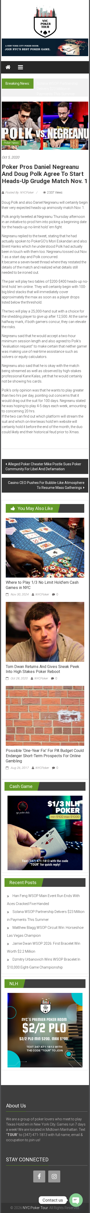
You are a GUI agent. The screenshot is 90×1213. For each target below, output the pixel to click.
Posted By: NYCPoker (19, 192)
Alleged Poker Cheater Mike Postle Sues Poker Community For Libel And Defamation (43, 466)
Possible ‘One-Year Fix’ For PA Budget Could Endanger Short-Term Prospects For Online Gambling (45, 755)
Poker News (11, 143)
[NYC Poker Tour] (8, 67)
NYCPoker (42, 594)
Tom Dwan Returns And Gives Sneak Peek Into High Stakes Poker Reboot (42, 669)
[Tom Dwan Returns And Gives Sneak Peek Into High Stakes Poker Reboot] (45, 631)
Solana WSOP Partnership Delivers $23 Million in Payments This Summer (57, 88)
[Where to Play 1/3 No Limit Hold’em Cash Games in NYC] (45, 547)
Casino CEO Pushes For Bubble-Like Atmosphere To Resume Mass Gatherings (46, 485)
